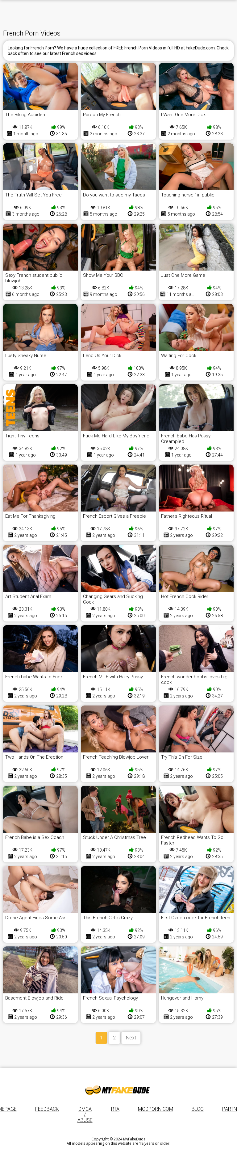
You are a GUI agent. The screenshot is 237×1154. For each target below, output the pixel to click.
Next (131, 1038)
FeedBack (47, 1109)
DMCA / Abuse (85, 1114)
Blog (198, 1109)
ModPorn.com (155, 1109)
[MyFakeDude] (118, 1089)
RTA (115, 1109)
